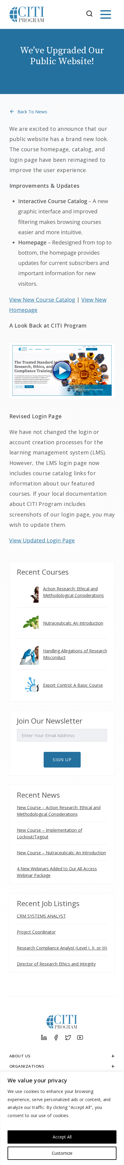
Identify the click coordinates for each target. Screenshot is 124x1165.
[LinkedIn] (44, 1038)
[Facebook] (56, 1038)
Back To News (32, 111)
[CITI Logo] (27, 14)
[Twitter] (68, 1038)
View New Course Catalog (42, 299)
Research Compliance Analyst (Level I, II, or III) (62, 948)
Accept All (62, 1137)
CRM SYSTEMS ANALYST (41, 916)
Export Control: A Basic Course (73, 685)
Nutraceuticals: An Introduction (73, 623)
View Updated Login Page (42, 540)
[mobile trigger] (106, 14)
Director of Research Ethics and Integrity (56, 964)
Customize (62, 1153)
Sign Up (62, 759)
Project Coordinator (36, 932)
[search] (91, 14)
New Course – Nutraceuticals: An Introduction (61, 853)
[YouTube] (80, 1038)
